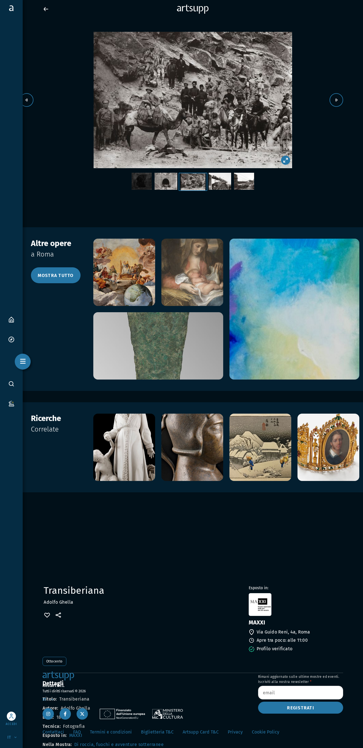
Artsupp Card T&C (201, 732)
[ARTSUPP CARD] (11, 403)
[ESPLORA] (11, 339)
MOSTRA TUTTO (56, 275)
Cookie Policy (265, 732)
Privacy (235, 732)
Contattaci (53, 732)
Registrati (300, 708)
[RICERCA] (11, 383)
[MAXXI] (295, 604)
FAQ (77, 732)
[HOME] (11, 319)
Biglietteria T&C (157, 732)
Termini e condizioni (111, 732)
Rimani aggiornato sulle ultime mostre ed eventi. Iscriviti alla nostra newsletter (298, 679)
